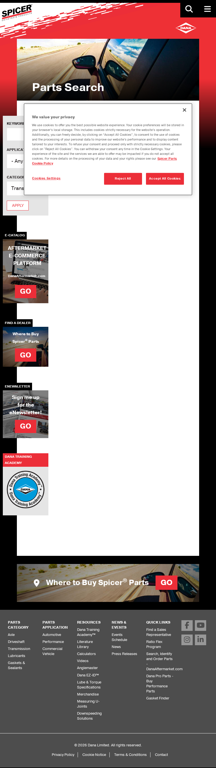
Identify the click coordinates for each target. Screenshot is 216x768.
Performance (53, 641)
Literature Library (85, 644)
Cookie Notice (94, 754)
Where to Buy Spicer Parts (108, 582)
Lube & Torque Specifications (89, 685)
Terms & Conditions (130, 754)
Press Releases (124, 653)
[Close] (184, 110)
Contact (161, 754)
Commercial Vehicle (52, 651)
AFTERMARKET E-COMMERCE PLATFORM (27, 256)
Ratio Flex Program (154, 644)
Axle (11, 634)
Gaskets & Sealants (16, 665)
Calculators (86, 653)
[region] (108, 149)
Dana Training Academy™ (88, 632)
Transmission (19, 648)
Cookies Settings (46, 178)
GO (25, 291)
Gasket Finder (157, 698)
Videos (83, 660)
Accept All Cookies (165, 178)
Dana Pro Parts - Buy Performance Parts (159, 684)
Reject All (123, 178)
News (116, 646)
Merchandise (88, 694)
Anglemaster (87, 667)
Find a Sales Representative (158, 632)
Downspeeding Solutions (89, 716)
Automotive (51, 634)
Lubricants (16, 655)
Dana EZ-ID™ (88, 675)
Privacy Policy (63, 754)
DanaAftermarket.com (26, 276)
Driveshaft (16, 641)
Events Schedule (119, 637)
